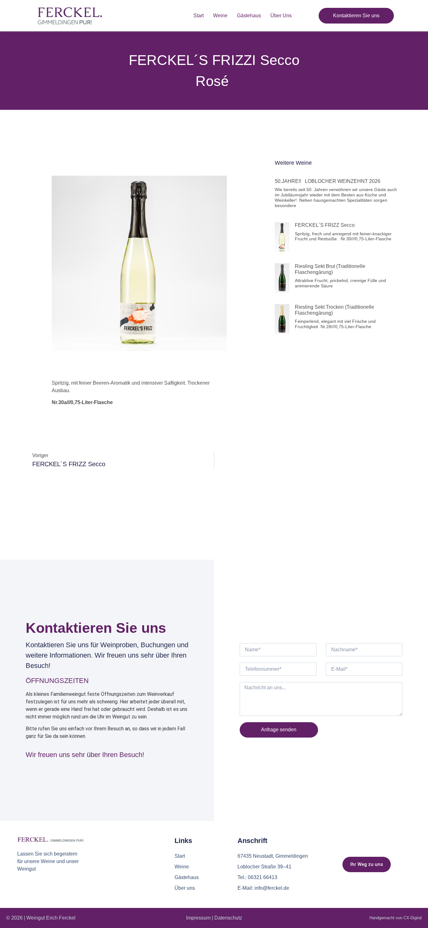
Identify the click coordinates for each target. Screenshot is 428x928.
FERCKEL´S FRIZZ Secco (325, 225)
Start (198, 15)
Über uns (281, 15)
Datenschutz (228, 917)
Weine (220, 15)
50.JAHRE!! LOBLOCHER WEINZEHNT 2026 (330, 181)
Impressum (198, 917)
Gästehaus (249, 15)
